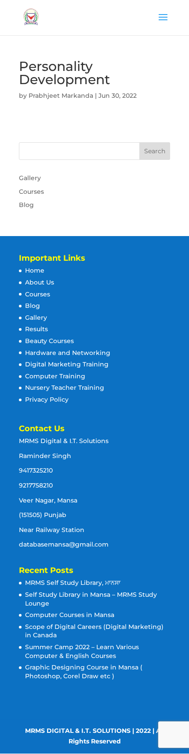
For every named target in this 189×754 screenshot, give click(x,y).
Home (34, 270)
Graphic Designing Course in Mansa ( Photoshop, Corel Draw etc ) (83, 671)
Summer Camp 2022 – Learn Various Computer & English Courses (82, 651)
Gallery (30, 178)
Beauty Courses (49, 341)
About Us (39, 282)
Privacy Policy (47, 399)
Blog (26, 205)
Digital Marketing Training (67, 364)
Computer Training (55, 376)
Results (36, 329)
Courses (31, 192)
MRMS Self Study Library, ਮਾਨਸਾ (72, 583)
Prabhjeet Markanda (61, 96)
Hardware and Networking (67, 353)
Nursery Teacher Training (64, 388)
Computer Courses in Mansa (69, 615)
